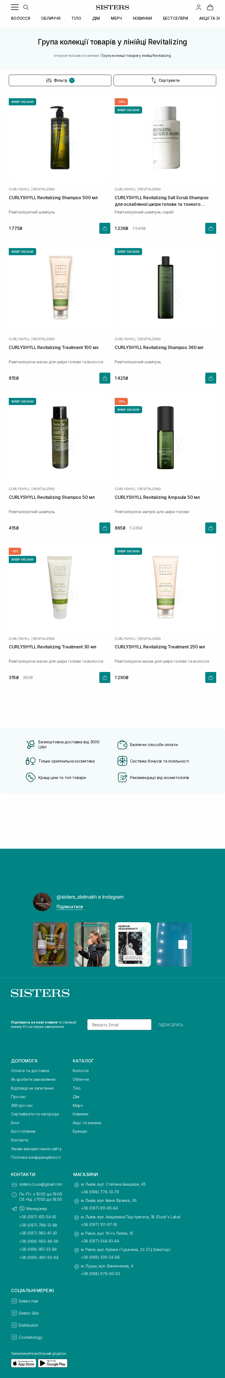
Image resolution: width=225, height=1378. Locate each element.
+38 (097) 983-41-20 (38, 1233)
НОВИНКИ (142, 18)
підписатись (170, 1024)
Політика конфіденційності (36, 1157)
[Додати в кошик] (104, 228)
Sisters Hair (28, 1301)
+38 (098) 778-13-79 (100, 1191)
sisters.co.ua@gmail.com (40, 1184)
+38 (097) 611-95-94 (99, 1208)
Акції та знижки (87, 1122)
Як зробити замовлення (33, 1079)
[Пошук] (26, 7)
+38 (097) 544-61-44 (100, 1241)
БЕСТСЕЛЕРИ (176, 18)
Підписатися (70, 906)
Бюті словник (23, 1131)
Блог (15, 1122)
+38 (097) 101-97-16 (99, 1224)
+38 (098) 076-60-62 (100, 1273)
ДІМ (96, 18)
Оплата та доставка (30, 1070)
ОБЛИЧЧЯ (50, 18)
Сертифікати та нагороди (35, 1114)
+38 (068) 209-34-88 (100, 1257)
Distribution (28, 1325)
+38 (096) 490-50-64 (38, 1257)
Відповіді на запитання (32, 1088)
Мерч (78, 1105)
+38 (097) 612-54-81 (37, 1216)
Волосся (81, 1070)
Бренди (80, 1131)
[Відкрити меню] (15, 7)
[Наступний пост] (182, 944)
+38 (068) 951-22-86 (38, 1249)
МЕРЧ (116, 18)
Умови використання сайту (36, 1148)
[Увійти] (199, 7)
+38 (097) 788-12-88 (38, 1225)
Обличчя (81, 1079)
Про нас (18, 1096)
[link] (210, 7)
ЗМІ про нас (22, 1105)
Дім (76, 1096)
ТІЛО (76, 18)
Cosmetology (30, 1337)
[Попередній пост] (42, 944)
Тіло (77, 1088)
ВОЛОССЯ (20, 18)
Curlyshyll (19, 189)
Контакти (19, 1140)
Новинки (80, 1114)
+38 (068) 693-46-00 (38, 1241)
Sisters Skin (29, 1313)
